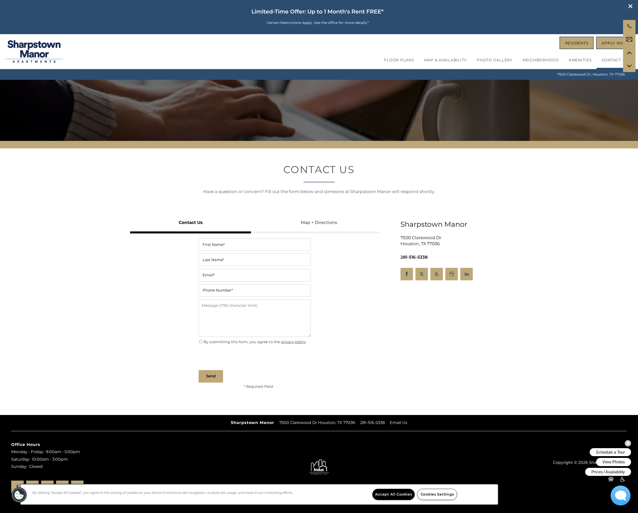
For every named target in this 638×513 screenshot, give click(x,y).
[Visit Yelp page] (436, 274)
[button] (630, 6)
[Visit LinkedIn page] (466, 274)
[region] (259, 494)
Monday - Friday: (27, 452)
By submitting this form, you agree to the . (255, 342)
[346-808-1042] (629, 26)
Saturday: (20, 459)
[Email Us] (629, 39)
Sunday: (19, 466)
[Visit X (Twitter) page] (421, 274)
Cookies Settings (437, 494)
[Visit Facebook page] (406, 274)
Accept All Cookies (393, 494)
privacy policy (293, 342)
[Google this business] (451, 274)
